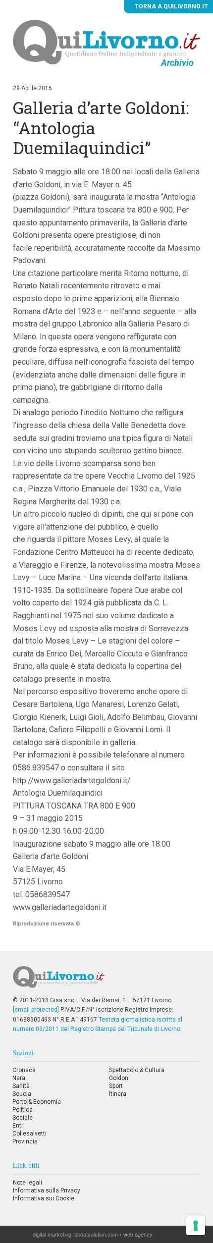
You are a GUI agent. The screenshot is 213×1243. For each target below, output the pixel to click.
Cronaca (24, 1070)
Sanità (21, 1085)
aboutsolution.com (96, 1234)
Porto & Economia (36, 1101)
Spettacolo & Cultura (136, 1070)
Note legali (27, 1182)
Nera (18, 1078)
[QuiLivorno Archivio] (106, 41)
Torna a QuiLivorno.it (170, 6)
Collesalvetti (29, 1133)
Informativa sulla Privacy (46, 1190)
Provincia (25, 1141)
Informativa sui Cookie (43, 1198)
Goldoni (119, 1078)
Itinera (117, 1093)
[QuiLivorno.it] (107, 981)
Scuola (21, 1093)
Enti (17, 1125)
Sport (116, 1085)
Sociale (22, 1117)
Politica (22, 1109)
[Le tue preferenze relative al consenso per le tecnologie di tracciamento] (195, 1225)
